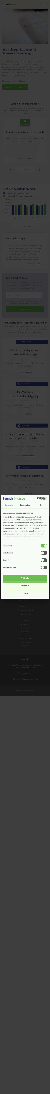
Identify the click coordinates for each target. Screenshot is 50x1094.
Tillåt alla (25, 578)
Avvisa (25, 593)
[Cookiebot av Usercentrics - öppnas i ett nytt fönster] (37, 498)
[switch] (44, 553)
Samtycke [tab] (9, 505)
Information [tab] (25, 505)
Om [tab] (41, 505)
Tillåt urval (25, 586)
